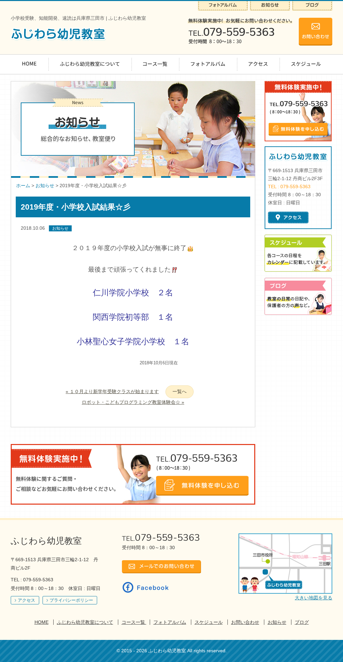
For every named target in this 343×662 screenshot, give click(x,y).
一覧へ (180, 391)
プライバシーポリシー (71, 600)
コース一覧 (134, 622)
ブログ (302, 622)
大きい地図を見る (313, 597)
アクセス (26, 600)
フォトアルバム (169, 622)
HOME (42, 622)
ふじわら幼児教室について (85, 622)
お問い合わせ (245, 622)
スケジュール (209, 622)
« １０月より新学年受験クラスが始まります (112, 391)
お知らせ (45, 185)
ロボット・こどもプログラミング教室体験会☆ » (133, 402)
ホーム (23, 185)
